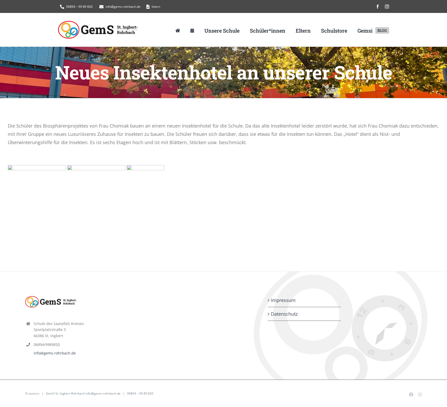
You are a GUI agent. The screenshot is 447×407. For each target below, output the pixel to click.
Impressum (283, 300)
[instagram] (387, 6)
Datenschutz (284, 314)
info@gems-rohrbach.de (55, 353)
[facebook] (378, 6)
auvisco (33, 393)
